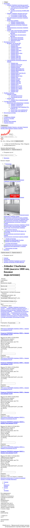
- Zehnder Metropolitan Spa (17, 70)
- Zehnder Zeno (14, 91)
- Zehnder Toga (14, 77)
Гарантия (6, 120)
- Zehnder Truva (14, 54)
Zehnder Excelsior (11, 94)
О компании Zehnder (9, 117)
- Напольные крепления (16, 39)
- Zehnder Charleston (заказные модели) (16, 308)
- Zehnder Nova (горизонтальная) (19, 100)
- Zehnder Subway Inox (16, 53)
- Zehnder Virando (15, 80)
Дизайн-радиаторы (9, 93)
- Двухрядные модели (16, 97)
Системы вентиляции (10, 101)
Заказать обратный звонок (8, 148)
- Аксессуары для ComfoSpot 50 (18, 110)
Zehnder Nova (10, 98)
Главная (6, 258)
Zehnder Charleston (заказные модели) (17, 13)
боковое (4, 293)
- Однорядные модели (16, 95)
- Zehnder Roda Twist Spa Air (18, 73)
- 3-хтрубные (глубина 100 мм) (18, 16)
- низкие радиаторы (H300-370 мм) (19, 6)
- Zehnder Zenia (14, 90)
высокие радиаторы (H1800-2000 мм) (14, 262)
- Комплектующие (15, 40)
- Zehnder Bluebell (15, 44)
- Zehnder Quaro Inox (15, 50)
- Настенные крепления (16, 37)
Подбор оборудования (10, 121)
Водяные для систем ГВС (14, 43)
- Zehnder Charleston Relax (17, 22)
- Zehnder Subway (15, 74)
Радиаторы (7, 3)
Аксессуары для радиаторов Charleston (17, 30)
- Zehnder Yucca (14, 84)
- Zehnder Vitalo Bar (15, 56)
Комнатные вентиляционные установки (18, 102)
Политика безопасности (7, 478)
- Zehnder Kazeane (15, 67)
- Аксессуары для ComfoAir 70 (18, 111)
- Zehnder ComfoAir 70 (16, 105)
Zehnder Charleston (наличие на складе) (17, 5)
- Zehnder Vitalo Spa (15, 57)
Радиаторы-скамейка (12, 20)
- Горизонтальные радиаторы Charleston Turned (15, 309)
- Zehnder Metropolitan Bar (17, 68)
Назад (5, 2)
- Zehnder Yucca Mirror (16, 88)
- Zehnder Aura (14, 63)
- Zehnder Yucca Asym (16, 85)
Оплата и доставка (9, 118)
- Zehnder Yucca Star (15, 59)
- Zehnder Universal (15, 78)
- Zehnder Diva (14, 46)
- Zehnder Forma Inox (15, 47)
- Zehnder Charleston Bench (17, 23)
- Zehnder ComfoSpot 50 (16, 104)
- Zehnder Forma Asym (16, 64)
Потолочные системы (10, 112)
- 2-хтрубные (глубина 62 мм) (18, 15)
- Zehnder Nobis (14, 49)
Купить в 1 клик (5, 356)
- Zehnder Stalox (14, 51)
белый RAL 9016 (7, 305)
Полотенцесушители (9, 42)
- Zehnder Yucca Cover (16, 87)
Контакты (6, 158)
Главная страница (9, 122)
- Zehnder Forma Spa (15, 66)
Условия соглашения (19, 478)
